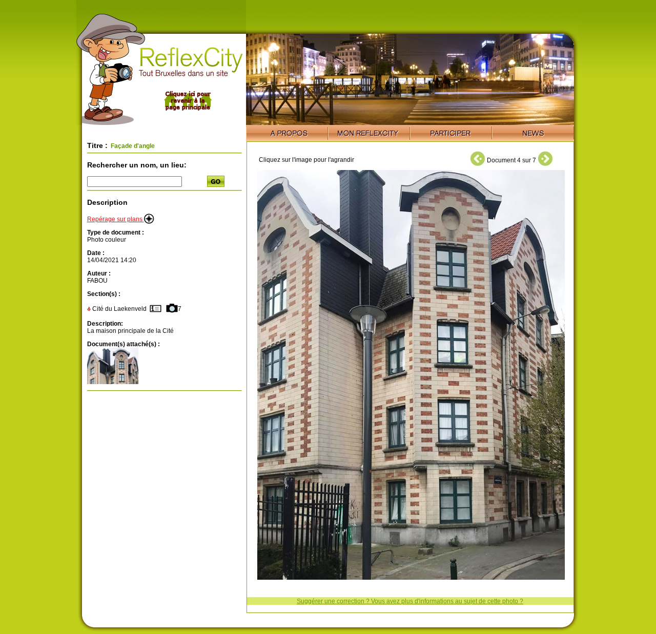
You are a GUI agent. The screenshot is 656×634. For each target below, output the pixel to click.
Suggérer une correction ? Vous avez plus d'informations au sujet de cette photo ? (410, 601)
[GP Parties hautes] (112, 382)
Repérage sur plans (115, 219)
